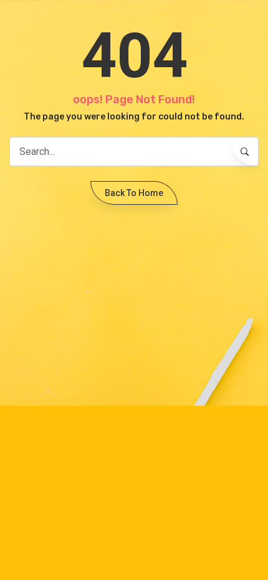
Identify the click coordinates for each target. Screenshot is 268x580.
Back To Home (134, 193)
